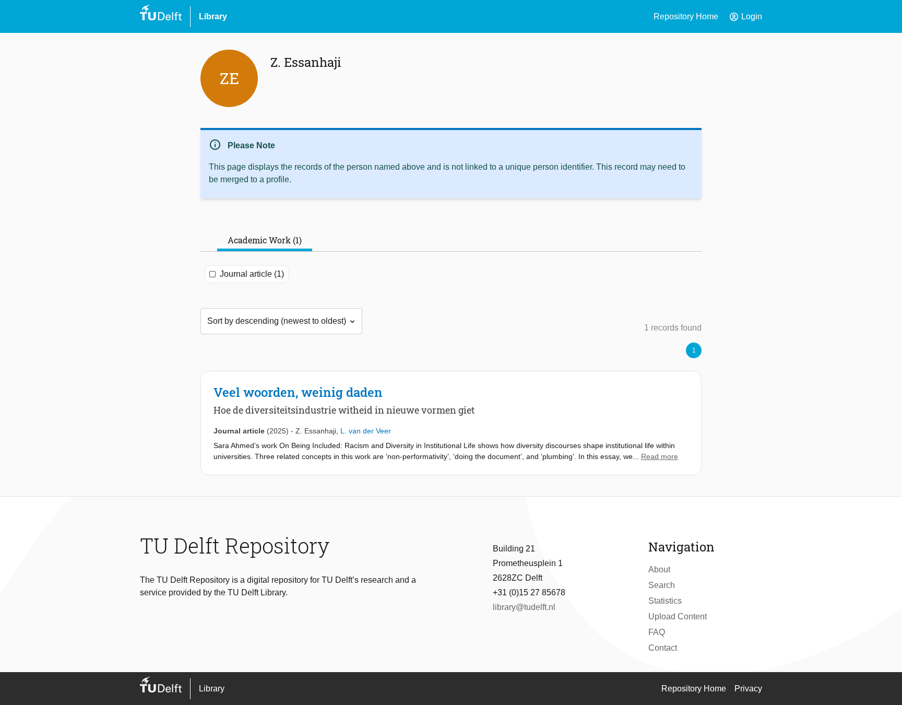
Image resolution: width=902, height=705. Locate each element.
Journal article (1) (252, 273)
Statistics (665, 600)
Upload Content (677, 616)
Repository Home (686, 16)
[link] (451, 423)
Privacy (748, 688)
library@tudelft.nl (524, 607)
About (659, 569)
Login (745, 16)
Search (661, 585)
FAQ (656, 632)
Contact (662, 647)
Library (213, 16)
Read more (659, 456)
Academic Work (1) (265, 239)
